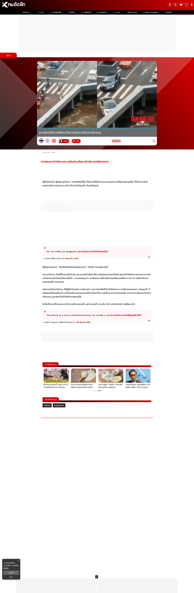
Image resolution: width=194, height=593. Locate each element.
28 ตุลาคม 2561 (83, 322)
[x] (175, 4)
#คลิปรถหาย (59, 405)
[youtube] (181, 4)
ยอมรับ (11, 573)
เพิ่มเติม (6, 568)
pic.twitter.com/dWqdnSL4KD (125, 315)
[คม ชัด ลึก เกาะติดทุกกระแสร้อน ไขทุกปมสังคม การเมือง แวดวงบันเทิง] (97, 5)
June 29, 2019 (71, 258)
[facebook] (170, 4)
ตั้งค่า (11, 577)
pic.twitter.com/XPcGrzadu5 (93, 251)
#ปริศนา (47, 405)
